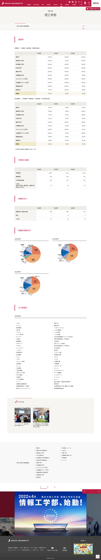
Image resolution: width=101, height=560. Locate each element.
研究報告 (64, 458)
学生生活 (55, 4)
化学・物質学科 (40, 455)
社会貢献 (49, 4)
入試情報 (29, 4)
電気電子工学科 (40, 453)
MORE (81, 4)
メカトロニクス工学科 (41, 467)
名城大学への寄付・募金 (52, 550)
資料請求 (83, 540)
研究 (43, 4)
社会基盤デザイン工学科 (42, 470)
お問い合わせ (26, 547)
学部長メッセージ (66, 448)
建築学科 (38, 477)
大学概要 (74, 4)
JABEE (64, 450)
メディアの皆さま (34, 547)
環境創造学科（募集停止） (42, 472)
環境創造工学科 (40, 475)
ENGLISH (41, 550)
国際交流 (67, 4)
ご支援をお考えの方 (94, 9)
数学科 (38, 448)
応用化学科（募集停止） (41, 460)
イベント (64, 460)
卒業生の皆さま (42, 547)
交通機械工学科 (40, 465)
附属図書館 (64, 550)
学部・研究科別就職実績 (23, 26)
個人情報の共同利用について (26, 550)
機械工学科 (39, 462)
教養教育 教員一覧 (66, 455)
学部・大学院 (36, 4)
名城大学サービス (36, 550)
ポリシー (18, 550)
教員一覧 (64, 453)
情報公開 (10, 547)
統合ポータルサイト (11, 550)
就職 (61, 4)
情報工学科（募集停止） (41, 450)
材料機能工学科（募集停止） (43, 458)
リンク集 (20, 547)
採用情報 (15, 547)
